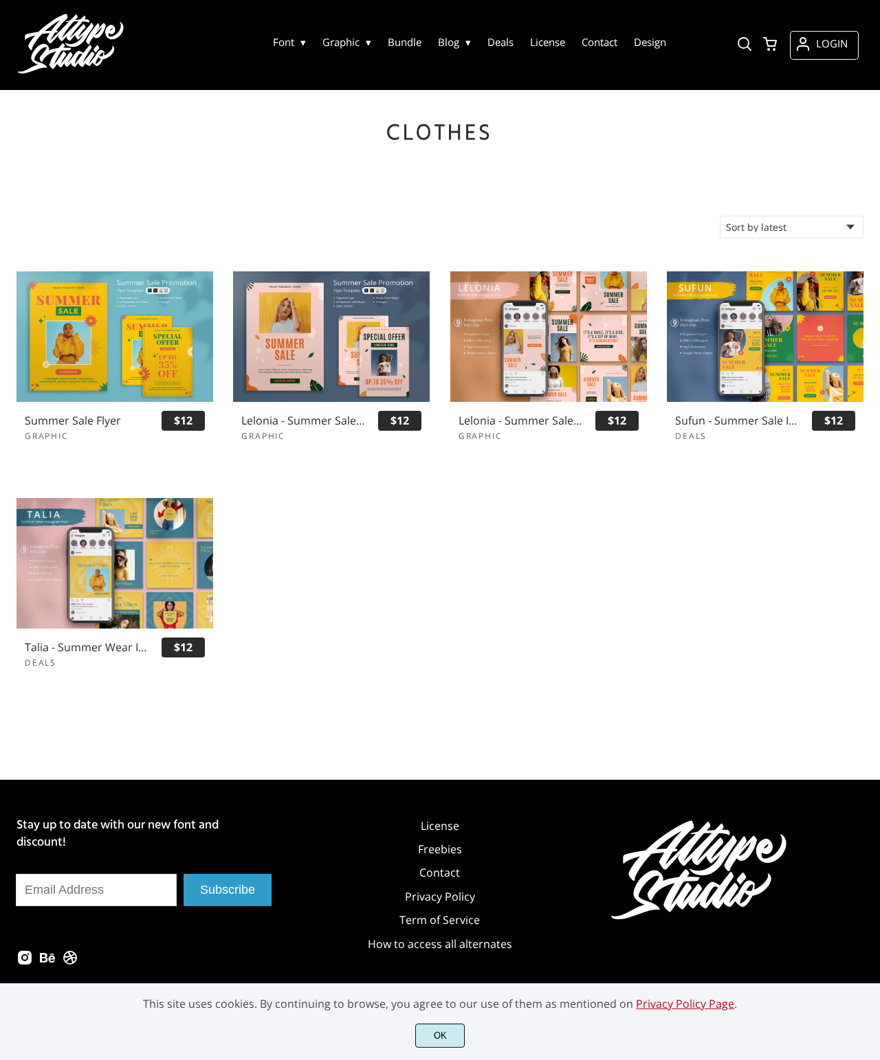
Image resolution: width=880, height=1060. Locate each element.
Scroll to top (867, 759)
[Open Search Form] (745, 45)
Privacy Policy (440, 896)
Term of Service (439, 919)
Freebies (440, 849)
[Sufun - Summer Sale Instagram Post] (765, 336)
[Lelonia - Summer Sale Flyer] (331, 336)
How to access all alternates (440, 943)
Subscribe (227, 890)
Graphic (47, 436)
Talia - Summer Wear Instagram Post (87, 647)
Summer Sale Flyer (73, 420)
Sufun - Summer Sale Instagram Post (737, 420)
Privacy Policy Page (685, 1003)
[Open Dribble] (70, 961)
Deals (691, 436)
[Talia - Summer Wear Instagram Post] (114, 563)
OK (440, 1035)
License (440, 825)
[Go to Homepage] (72, 73)
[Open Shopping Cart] (770, 45)
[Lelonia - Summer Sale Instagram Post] (548, 336)
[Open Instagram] (24, 961)
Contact (439, 872)
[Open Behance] (47, 961)
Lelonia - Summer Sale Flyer (303, 420)
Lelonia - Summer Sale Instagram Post (521, 420)
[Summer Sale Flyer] (114, 336)
